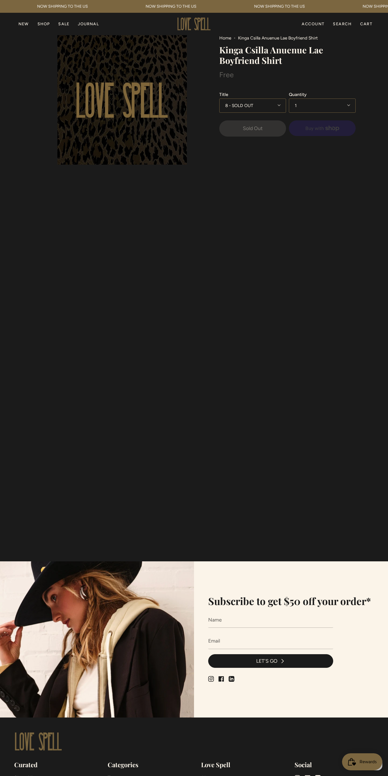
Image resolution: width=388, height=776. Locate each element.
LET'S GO (267, 661)
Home (225, 38)
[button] (43, 24)
